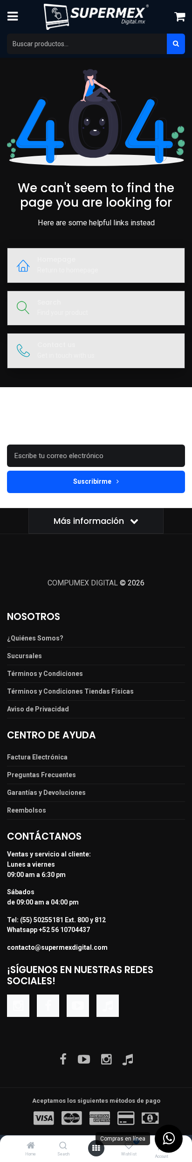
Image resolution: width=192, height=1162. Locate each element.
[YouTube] (78, 1006)
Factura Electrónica (37, 757)
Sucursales (24, 656)
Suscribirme (93, 481)
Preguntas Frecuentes (41, 775)
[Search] (63, 1146)
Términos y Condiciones (45, 673)
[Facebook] (48, 1006)
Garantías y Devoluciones (46, 792)
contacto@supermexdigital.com (57, 947)
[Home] (31, 1146)
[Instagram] (18, 1006)
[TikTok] (107, 1006)
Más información (90, 521)
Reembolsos (26, 810)
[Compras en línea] (169, 1139)
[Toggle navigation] (12, 17)
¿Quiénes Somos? (35, 638)
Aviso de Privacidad (38, 709)
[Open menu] (96, 1148)
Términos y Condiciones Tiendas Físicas (70, 691)
